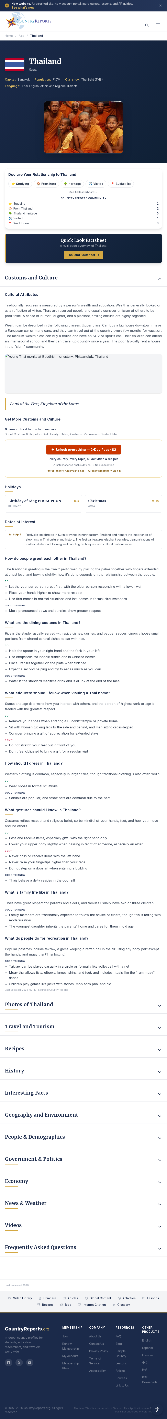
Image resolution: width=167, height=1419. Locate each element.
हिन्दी (144, 1370)
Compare (49, 1298)
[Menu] (158, 25)
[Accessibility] (157, 1409)
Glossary (123, 1304)
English (147, 1340)
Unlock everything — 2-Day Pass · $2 (86, 450)
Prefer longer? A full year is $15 (65, 470)
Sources (121, 1378)
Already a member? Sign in (104, 470)
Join (65, 1336)
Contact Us (96, 1343)
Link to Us (122, 1385)
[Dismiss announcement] (160, 5)
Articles (73, 1298)
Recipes (48, 1304)
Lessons (153, 1298)
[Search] (147, 25)
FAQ (118, 1336)
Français (147, 1355)
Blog (68, 1304)
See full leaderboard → (83, 192)
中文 (145, 1362)
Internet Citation (94, 1304)
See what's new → (24, 7)
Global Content (100, 1298)
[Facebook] (8, 1362)
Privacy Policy (98, 1351)
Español (147, 1347)
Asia (21, 35)
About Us (95, 1336)
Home (9, 35)
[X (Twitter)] (19, 1362)
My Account (70, 1356)
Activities (129, 1298)
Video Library (22, 1298)
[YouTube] (29, 1362)
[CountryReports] (28, 19)
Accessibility (97, 1370)
